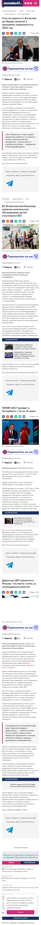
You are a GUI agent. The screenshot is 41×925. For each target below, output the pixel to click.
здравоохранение (18, 199)
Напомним (6, 530)
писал (17, 364)
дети (27, 199)
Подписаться (33, 859)
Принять (20, 912)
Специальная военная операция (14, 202)
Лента (11, 865)
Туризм (21, 11)
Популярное (29, 865)
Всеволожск (6, 199)
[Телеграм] (24, 81)
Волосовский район (24, 14)
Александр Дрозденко (9, 11)
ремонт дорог (30, 11)
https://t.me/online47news (25, 175)
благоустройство (10, 14)
